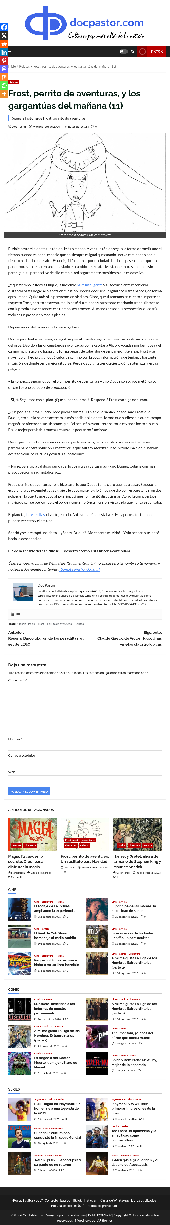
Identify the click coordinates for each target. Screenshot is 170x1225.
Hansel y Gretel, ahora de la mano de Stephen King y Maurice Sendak (137, 861)
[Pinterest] (4, 60)
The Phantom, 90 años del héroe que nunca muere (97, 1036)
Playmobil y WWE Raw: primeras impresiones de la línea (97, 1109)
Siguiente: (129, 638)
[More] (4, 94)
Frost (41, 623)
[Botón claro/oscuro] (124, 51)
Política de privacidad (101, 1205)
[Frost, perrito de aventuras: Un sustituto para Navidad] (85, 834)
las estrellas (35, 514)
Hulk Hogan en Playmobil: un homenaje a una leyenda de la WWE (19, 1109)
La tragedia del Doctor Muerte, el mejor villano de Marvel (19, 1063)
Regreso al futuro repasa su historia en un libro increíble (19, 963)
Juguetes (39, 1099)
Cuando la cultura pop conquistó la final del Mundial (19, 1136)
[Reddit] (4, 44)
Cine (37, 902)
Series (61, 1099)
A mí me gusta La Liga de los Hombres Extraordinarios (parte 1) (19, 1036)
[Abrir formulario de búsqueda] (132, 51)
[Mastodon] (4, 69)
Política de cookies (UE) (67, 1205)
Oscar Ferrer (123, 872)
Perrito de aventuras (59, 623)
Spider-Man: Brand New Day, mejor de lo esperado (97, 1063)
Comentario (17, 680)
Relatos (14, 82)
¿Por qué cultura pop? (27, 1200)
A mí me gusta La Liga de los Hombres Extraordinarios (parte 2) (97, 963)
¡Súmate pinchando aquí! (79, 569)
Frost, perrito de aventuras (80, 840)
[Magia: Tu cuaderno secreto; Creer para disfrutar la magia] (32, 834)
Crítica (121, 845)
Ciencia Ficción (26, 623)
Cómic (123, 953)
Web (11, 772)
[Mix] (4, 77)
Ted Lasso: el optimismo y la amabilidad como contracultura (97, 1136)
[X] (4, 35)
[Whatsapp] (4, 85)
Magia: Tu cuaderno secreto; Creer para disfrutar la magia (25, 861)
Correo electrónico (22, 755)
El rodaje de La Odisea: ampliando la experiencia (19, 909)
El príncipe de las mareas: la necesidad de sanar (97, 909)
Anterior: (46, 638)
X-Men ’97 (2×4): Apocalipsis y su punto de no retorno (19, 1163)
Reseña (60, 902)
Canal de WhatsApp (114, 1200)
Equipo (65, 1200)
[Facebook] (4, 27)
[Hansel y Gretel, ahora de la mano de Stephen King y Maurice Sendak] (137, 834)
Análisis (51, 1099)
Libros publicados (143, 1200)
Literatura (30, 845)
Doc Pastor (19, 126)
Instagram (91, 1200)
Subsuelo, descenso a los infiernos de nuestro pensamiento (19, 1009)
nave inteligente (90, 285)
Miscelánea (57, 1128)
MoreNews (83, 1220)
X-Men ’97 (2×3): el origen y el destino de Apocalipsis (97, 1163)
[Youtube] (18, 614)
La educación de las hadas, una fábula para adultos (97, 936)
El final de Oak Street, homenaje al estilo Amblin (19, 936)
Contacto (51, 1200)
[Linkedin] (12, 614)
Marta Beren (18, 872)
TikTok (157, 51)
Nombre (15, 739)
